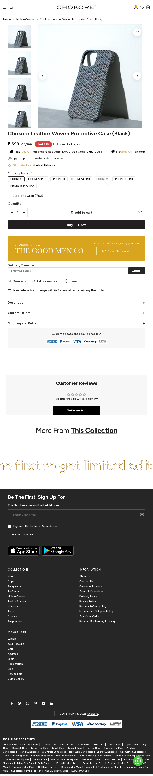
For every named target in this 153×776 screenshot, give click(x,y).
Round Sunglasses (29, 751)
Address (13, 653)
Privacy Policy (87, 601)
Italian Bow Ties (25, 763)
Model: (20, 173)
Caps (11, 581)
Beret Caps (58, 748)
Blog (10, 668)
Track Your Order (89, 616)
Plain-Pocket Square (17, 759)
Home (7, 19)
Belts (11, 611)
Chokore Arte (40, 759)
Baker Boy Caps (40, 748)
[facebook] (12, 703)
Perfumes (14, 591)
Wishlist (13, 638)
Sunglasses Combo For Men (26, 770)
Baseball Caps (20, 748)
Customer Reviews (90, 586)
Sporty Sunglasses (107, 751)
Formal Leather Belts (67, 763)
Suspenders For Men (23, 767)
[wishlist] (142, 7)
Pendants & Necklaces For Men (102, 767)
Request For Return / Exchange (97, 621)
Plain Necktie (112, 759)
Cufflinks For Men (48, 767)
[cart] (148, 7)
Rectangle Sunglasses (81, 751)
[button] (5, 7)
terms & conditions (46, 526)
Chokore (92, 713)
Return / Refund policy (92, 606)
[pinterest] (36, 703)
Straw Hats (83, 744)
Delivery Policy (88, 596)
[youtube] (44, 703)
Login (11, 658)
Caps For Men (132, 744)
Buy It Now (76, 225)
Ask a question (47, 281)
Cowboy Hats (49, 744)
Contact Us (86, 581)
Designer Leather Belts (120, 763)
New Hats (98, 744)
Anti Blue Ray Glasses (56, 770)
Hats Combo (114, 744)
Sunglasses (15, 586)
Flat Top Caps (93, 748)
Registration (15, 663)
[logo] (76, 7)
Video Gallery (16, 678)
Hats (11, 576)
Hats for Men (10, 744)
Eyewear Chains (80, 770)
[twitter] (20, 703)
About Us (85, 576)
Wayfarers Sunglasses (54, 751)
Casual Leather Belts (93, 763)
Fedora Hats (67, 744)
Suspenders (15, 621)
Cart (10, 648)
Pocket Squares (17, 601)
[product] (137, 32)
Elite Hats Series (29, 744)
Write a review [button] (76, 410)
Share (72, 281)
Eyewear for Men (114, 748)
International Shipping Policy (96, 611)
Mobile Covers (25, 19)
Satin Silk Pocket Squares (65, 759)
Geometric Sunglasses (132, 751)
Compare (20, 281)
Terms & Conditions (91, 591)
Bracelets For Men (71, 767)
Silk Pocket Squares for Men (96, 755)
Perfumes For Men (66, 755)
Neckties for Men (92, 759)
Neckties (13, 606)
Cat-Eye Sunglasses (42, 755)
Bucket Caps (75, 748)
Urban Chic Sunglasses (15, 755)
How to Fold (15, 673)
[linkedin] (52, 703)
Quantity (14, 203)
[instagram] (28, 703)
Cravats (12, 616)
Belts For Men (45, 763)
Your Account (16, 643)
